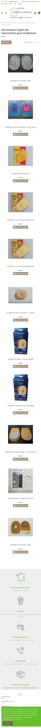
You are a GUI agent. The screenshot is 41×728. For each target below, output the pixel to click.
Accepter (8, 723)
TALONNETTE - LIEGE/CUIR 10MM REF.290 (20, 266)
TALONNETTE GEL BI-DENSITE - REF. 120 (20, 498)
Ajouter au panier (21, 88)
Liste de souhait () (7, 3)
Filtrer (7, 42)
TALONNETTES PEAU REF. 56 (20, 173)
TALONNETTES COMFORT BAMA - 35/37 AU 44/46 (20, 452)
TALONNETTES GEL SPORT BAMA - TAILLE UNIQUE (20, 127)
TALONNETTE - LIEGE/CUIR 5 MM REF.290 (20, 220)
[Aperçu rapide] (22, 78)
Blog (15, 3)
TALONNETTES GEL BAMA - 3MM (20, 81)
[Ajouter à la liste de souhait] (18, 78)
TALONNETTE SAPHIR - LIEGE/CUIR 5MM (20, 359)
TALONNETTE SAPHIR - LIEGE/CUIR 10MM (20, 406)
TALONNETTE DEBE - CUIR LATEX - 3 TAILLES (20, 313)
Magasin (20, 3)
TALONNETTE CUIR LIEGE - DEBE (20, 545)
